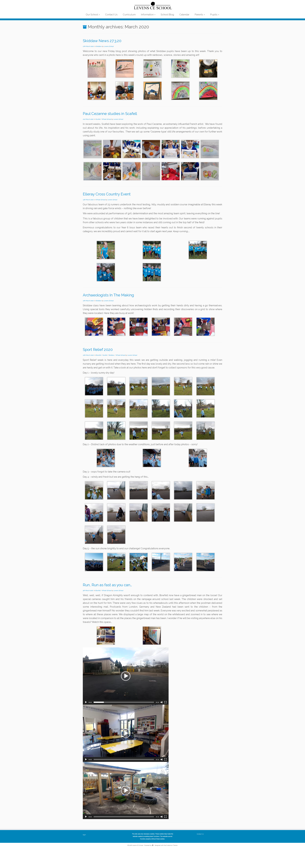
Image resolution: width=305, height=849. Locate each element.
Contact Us (111, 14)
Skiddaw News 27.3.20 (102, 41)
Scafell (98, 119)
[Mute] (161, 702)
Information (147, 14)
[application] (126, 676)
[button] (125, 676)
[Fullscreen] (165, 702)
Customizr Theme (171, 845)
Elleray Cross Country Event (107, 194)
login (84, 835)
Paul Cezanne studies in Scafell (110, 113)
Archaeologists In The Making (108, 295)
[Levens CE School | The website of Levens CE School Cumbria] (152, 5)
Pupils (214, 14)
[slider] (124, 702)
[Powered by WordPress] (153, 845)
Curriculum (129, 14)
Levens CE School (137, 845)
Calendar (184, 14)
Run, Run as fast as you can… (107, 585)
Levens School (109, 46)
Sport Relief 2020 (98, 349)
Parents (199, 14)
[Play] (86, 702)
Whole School (106, 119)
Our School (92, 14)
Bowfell (98, 355)
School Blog (167, 14)
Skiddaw (99, 46)
